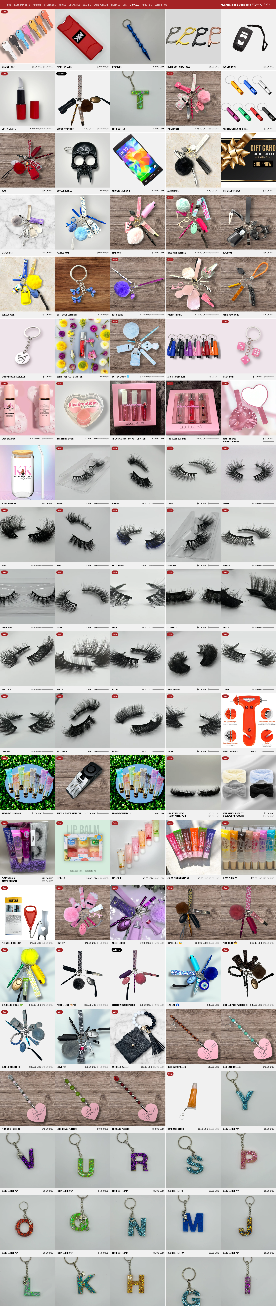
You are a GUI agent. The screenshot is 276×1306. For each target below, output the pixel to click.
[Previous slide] (4, 36)
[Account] (261, 5)
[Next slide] (50, 36)
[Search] (255, 5)
